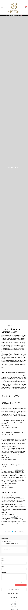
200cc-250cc (14, 606)
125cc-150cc (14, 605)
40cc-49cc (14, 602)
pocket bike (14, 516)
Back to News (15, 589)
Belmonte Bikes (14, 593)
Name (2, 560)
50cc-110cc (14, 603)
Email (2, 566)
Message (3, 572)
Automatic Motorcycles (14, 608)
